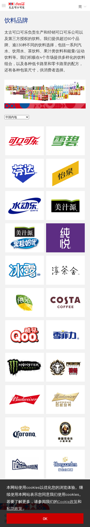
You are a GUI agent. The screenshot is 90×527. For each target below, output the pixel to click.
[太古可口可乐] (17, 5)
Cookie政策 (68, 501)
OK (45, 518)
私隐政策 (14, 508)
